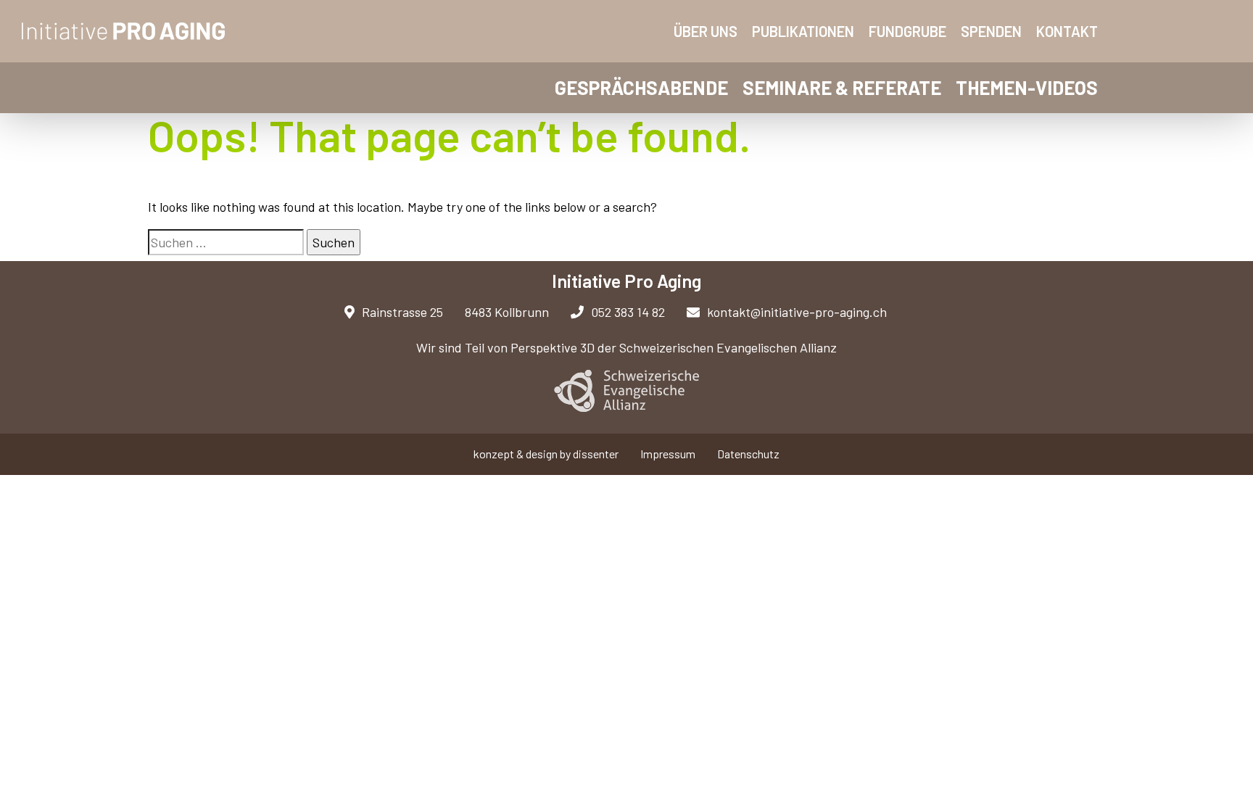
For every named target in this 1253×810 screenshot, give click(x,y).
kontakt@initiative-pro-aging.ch (797, 312)
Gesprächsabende (641, 87)
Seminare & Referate (842, 87)
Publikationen (803, 31)
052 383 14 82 (628, 312)
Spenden (991, 31)
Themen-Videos (1027, 87)
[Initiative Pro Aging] (124, 31)
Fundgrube (907, 31)
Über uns (705, 31)
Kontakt (1067, 31)
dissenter (596, 453)
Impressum (667, 453)
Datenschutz (748, 453)
